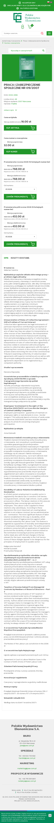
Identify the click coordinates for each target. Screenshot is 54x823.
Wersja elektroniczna (16, 175)
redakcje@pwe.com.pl (27, 780)
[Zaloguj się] (22, 26)
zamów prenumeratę (17, 196)
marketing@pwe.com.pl (27, 768)
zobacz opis (9, 110)
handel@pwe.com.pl (27, 758)
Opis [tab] (6, 257)
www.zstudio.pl (33, 801)
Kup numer (11, 151)
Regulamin (16, 790)
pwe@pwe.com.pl (27, 745)
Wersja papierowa (14, 142)
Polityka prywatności (33, 790)
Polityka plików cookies (27, 792)
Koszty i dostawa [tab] (20, 257)
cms (24, 801)
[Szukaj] (42, 33)
